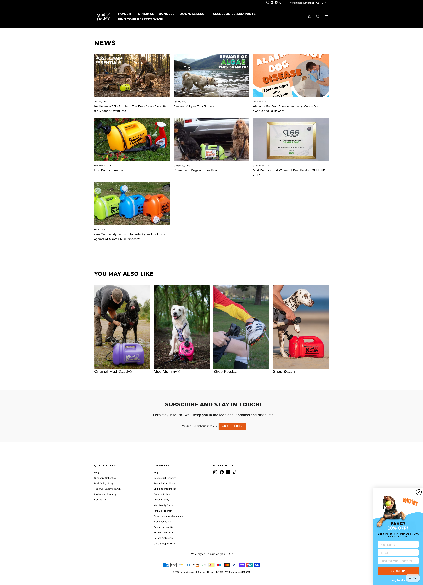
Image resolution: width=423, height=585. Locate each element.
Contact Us (100, 499)
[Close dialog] (419, 492)
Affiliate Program (163, 511)
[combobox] (397, 560)
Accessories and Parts (234, 14)
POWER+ (125, 14)
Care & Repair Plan (164, 543)
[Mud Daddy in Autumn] (132, 139)
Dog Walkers (192, 14)
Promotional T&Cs (163, 532)
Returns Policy (162, 494)
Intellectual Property (105, 494)
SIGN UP (398, 570)
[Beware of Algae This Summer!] (212, 75)
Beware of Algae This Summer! (195, 106)
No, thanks (398, 580)
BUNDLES (166, 14)
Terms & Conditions (164, 483)
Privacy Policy (161, 499)
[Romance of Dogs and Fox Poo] (212, 139)
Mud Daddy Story (103, 483)
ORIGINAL (146, 14)
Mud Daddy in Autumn (109, 170)
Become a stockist (164, 527)
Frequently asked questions (169, 516)
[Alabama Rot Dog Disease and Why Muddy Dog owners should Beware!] (291, 75)
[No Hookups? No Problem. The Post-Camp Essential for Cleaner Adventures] (132, 75)
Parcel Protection (163, 538)
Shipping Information (165, 489)
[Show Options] (415, 560)
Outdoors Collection (105, 478)
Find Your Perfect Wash (140, 19)
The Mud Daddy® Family (107, 489)
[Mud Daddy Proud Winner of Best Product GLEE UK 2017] (291, 139)
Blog (96, 472)
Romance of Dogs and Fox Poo (195, 170)
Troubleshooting (163, 521)
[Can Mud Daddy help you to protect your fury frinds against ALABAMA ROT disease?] (132, 203)
